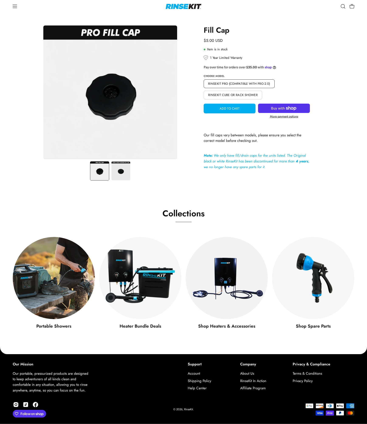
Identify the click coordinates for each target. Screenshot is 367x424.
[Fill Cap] (99, 170)
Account (194, 373)
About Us (247, 373)
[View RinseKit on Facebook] (35, 404)
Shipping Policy (199, 380)
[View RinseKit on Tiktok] (26, 404)
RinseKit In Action (253, 380)
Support (195, 364)
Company (248, 364)
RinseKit (188, 409)
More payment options (284, 116)
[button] (343, 6)
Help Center (197, 388)
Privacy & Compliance (311, 364)
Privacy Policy (303, 380)
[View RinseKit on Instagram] (16, 404)
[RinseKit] (183, 6)
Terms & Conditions (307, 373)
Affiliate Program (253, 388)
